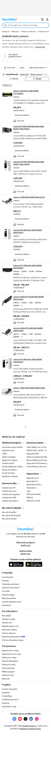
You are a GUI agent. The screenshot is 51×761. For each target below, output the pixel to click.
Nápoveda (6, 678)
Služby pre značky (9, 664)
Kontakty (5, 580)
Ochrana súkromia (9, 633)
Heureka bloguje (8, 595)
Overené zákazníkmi (9, 689)
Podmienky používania (10, 584)
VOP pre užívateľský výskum (13, 640)
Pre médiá (6, 591)
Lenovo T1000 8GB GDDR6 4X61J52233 (29, 197)
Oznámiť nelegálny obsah (11, 602)
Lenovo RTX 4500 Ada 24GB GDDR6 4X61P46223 (27, 360)
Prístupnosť (6, 605)
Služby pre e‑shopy (9, 657)
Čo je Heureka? (7, 577)
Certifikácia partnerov (10, 699)
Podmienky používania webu (30, 728)
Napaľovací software (10, 460)
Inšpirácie (5, 703)
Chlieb (4, 453)
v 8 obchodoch (18, 287)
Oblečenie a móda (33, 501)
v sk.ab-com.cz (18, 110)
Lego (28, 491)
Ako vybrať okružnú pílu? (11, 515)
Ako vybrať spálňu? (9, 512)
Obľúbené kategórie (11, 442)
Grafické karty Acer (9, 491)
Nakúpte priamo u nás (10, 626)
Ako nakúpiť (6, 615)
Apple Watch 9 (32, 481)
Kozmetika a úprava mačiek (12, 447)
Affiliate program (8, 671)
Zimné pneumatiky (33, 494)
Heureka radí (7, 622)
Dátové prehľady (8, 668)
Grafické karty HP (8, 488)
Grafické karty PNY (9, 497)
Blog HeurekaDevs (9, 598)
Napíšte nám (25, 545)
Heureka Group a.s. (29, 726)
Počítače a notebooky (28, 32)
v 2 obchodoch (18, 319)
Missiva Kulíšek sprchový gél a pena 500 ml (37, 460)
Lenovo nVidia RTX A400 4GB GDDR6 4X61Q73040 (28, 329)
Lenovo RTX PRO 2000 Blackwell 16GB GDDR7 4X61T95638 (28, 127)
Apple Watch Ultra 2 (34, 484)
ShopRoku (6, 692)
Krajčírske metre (8, 450)
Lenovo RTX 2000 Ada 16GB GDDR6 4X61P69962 (27, 266)
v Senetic (16, 214)
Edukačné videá (8, 675)
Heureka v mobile (8, 619)
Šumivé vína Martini (9, 470)
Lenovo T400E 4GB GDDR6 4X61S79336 (29, 388)
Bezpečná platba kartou (11, 636)
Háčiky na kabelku (9, 457)
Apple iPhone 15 (32, 478)
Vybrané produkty (35, 442)
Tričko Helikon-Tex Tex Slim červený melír (37, 447)
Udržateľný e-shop (9, 706)
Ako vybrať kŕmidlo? (9, 519)
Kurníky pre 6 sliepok (10, 476)
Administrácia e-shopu (10, 650)
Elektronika (15, 32)
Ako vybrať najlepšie (11, 508)
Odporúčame (32, 473)
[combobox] (25, 25)
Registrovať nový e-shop (11, 654)
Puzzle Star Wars (8, 473)
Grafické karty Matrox (10, 501)
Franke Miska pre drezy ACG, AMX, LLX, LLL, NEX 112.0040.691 (37, 466)
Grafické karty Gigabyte (11, 494)
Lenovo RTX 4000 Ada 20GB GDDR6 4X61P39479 (27, 231)
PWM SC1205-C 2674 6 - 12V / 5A (37, 450)
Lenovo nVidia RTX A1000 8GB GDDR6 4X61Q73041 (28, 298)
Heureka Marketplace (10, 661)
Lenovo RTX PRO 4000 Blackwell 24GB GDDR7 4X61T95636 (28, 163)
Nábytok (29, 497)
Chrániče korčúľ (8, 463)
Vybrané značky (9, 483)
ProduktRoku (7, 696)
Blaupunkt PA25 (32, 453)
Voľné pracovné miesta (10, 587)
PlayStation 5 (31, 488)
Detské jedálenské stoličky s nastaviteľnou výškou (13, 466)
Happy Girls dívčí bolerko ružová (37, 463)
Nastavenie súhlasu (9, 629)
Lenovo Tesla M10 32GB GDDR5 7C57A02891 (25, 106)
